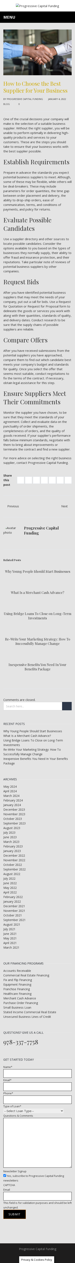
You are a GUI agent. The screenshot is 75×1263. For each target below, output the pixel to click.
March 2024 (11, 796)
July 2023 (9, 832)
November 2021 (14, 911)
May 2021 (10, 938)
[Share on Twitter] (28, 480)
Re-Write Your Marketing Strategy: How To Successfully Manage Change (37, 641)
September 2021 (14, 920)
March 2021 (11, 947)
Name (7, 1067)
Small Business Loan (17, 1007)
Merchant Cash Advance (19, 998)
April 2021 (10, 943)
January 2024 (12, 805)
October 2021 (12, 915)
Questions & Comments (18, 1116)
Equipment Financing (17, 984)
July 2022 (9, 878)
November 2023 (14, 814)
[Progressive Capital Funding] (37, 5)
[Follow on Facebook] (33, 1255)
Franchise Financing (16, 989)
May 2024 (10, 786)
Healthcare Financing (17, 994)
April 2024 (10, 791)
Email (7, 1080)
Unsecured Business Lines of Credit (27, 1017)
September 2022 (14, 869)
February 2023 (13, 846)
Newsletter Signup (14, 1171)
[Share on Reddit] (52, 480)
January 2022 (12, 901)
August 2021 (11, 924)
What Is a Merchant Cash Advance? (37, 592)
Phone (8, 1093)
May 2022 (10, 888)
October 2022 (12, 865)
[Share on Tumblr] (60, 480)
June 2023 (10, 837)
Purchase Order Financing (20, 1003)
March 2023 (11, 842)
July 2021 (9, 929)
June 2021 (10, 934)
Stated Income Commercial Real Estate (29, 1012)
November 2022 (14, 860)
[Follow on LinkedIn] (42, 1255)
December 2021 (14, 906)
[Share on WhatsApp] (68, 480)
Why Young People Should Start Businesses (37, 571)
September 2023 (14, 823)
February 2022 (13, 897)
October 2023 (12, 819)
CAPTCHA (9, 1185)
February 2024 (13, 800)
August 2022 (11, 874)
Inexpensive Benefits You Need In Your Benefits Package (37, 666)
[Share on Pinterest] (44, 480)
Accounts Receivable (17, 971)
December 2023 (14, 809)
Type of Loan (12, 1106)
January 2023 (12, 851)
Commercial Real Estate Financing (26, 975)
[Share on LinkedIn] (36, 480)
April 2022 (10, 892)
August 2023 (11, 828)
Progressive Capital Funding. (48, 463)
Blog (6, 104)
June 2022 (10, 883)
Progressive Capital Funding (25, 99)
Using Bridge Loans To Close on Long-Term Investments (37, 615)
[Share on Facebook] (20, 480)
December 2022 (14, 855)
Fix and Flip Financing (17, 980)
